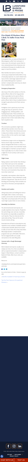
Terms (18, 318)
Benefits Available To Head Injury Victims (13, 276)
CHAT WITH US (7, 460)
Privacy (15, 318)
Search (18, 1)
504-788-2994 (8, 15)
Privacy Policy (14, 456)
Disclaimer (18, 454)
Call (10, 1)
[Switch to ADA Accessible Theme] (1, 456)
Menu (21, 1)
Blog (12, 29)
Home (6, 1)
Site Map (9, 454)
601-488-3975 (19, 15)
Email (14, 1)
